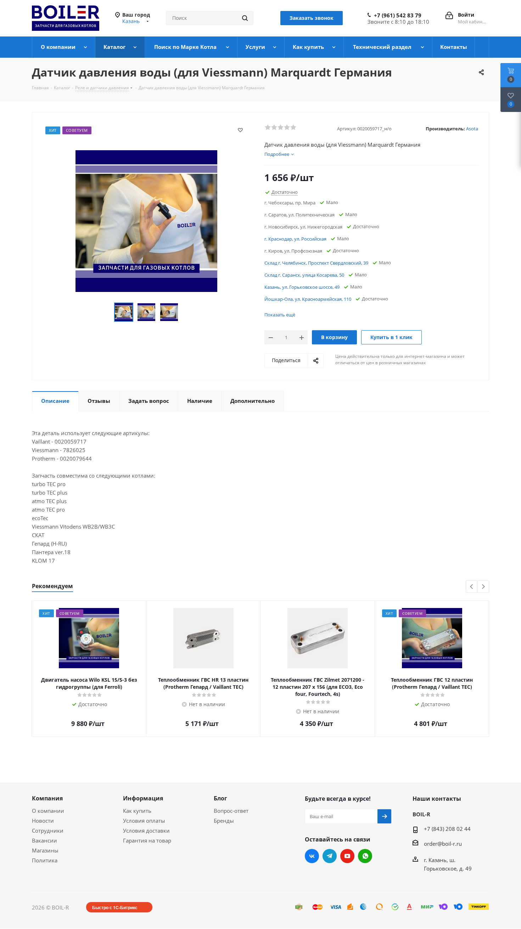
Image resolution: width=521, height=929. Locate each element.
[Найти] (244, 18)
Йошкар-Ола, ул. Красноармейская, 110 (307, 299)
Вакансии (44, 840)
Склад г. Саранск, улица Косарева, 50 (304, 275)
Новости (43, 820)
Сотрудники (47, 830)
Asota (472, 128)
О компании (48, 810)
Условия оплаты (144, 820)
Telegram (330, 856)
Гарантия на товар (147, 840)
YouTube (347, 856)
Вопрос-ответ (231, 810)
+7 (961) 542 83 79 (397, 15)
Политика (44, 860)
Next (483, 587)
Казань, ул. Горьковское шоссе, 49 (302, 287)
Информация (143, 798)
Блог (220, 798)
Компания (47, 798)
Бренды (224, 820)
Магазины (45, 850)
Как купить (137, 810)
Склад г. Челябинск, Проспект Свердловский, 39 (316, 263)
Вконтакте (312, 856)
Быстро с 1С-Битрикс (115, 907)
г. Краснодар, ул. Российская (295, 239)
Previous (472, 587)
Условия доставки (146, 830)
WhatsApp (365, 856)
